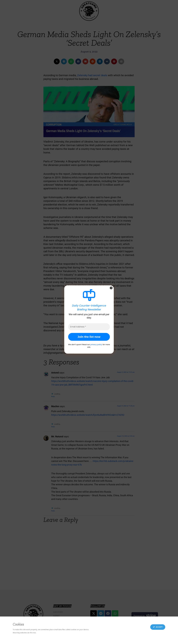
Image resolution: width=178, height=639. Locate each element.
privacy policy (96, 344)
